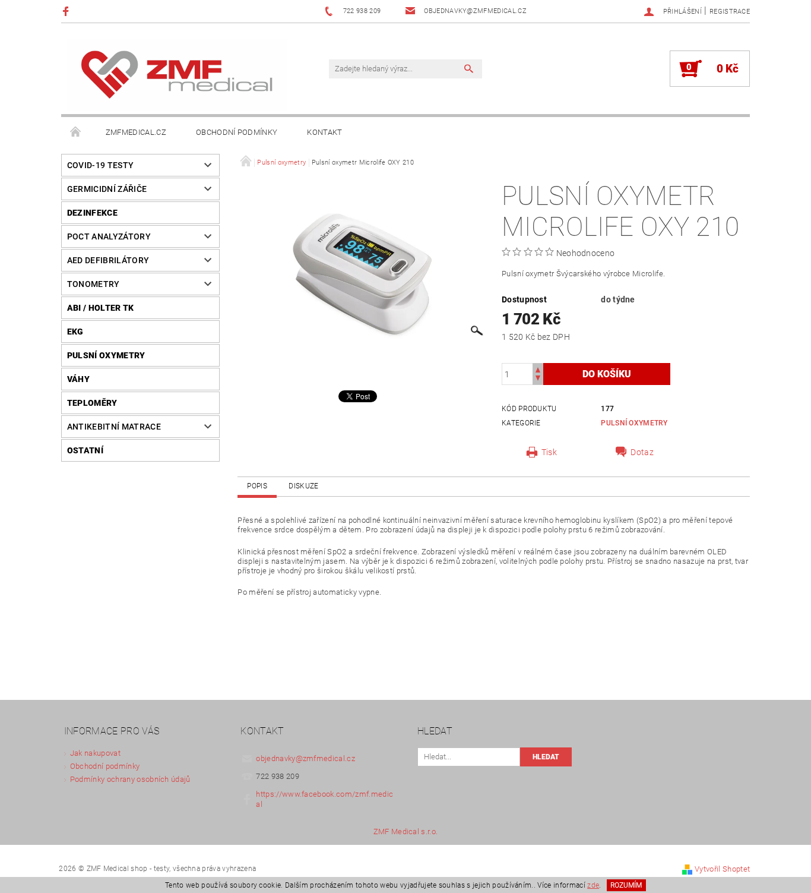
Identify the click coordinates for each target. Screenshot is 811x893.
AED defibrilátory (108, 260)
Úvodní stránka (76, 132)
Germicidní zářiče (107, 189)
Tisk (549, 452)
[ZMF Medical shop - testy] (177, 75)
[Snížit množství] (538, 379)
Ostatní (85, 450)
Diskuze (303, 486)
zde (593, 885)
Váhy (78, 379)
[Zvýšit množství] (538, 368)
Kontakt (324, 132)
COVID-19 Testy (100, 165)
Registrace (729, 11)
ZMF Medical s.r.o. (405, 831)
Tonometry (93, 284)
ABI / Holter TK (100, 308)
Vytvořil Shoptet (722, 868)
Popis (257, 486)
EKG (75, 331)
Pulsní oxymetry (106, 355)
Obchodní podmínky (236, 132)
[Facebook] (67, 11)
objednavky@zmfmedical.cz (305, 758)
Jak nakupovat (95, 753)
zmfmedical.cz (136, 132)
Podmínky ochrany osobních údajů (130, 779)
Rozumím (626, 885)
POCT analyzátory (109, 236)
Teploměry (92, 403)
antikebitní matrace (114, 426)
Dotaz (642, 452)
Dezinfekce (92, 212)
